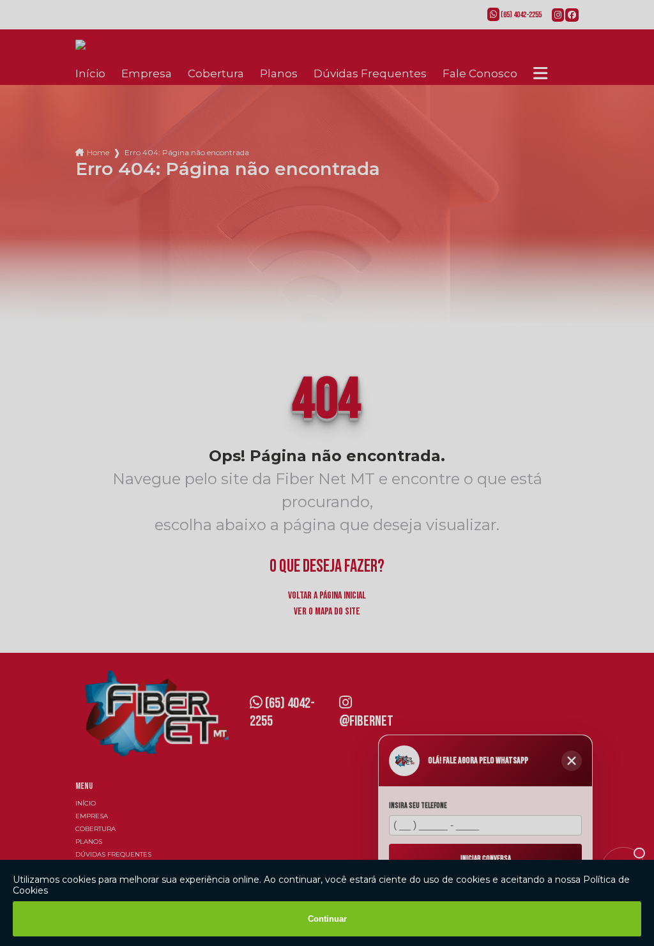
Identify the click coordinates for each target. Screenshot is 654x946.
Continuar (327, 919)
